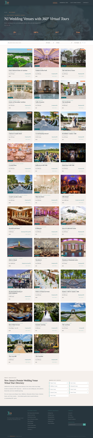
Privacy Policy (71, 417)
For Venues (70, 415)
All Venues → (30, 429)
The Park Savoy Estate (32, 417)
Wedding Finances (51, 419)
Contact (86, 2)
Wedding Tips (64, 2)
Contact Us (70, 413)
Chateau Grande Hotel (32, 425)
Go (84, 424)
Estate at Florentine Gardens (33, 419)
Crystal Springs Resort (32, 427)
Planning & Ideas (51, 417)
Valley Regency (30, 421)
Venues (55, 2)
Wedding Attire (50, 421)
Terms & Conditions (72, 419)
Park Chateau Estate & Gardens (33, 413)
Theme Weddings (51, 423)
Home (5, 12)
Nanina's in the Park (31, 415)
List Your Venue (75, 2)
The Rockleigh (30, 423)
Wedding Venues (51, 415)
